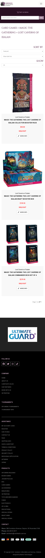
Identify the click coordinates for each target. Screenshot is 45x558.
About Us (5, 381)
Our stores (6, 432)
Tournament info (8, 409)
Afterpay (5, 459)
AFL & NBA (5, 506)
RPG (3, 482)
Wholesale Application (10, 456)
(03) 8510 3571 (12, 531)
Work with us (6, 390)
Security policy (7, 453)
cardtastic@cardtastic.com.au (16, 533)
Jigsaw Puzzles (7, 479)
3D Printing (6, 393)
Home (3, 378)
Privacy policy (7, 450)
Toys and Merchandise (10, 497)
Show (39, 61)
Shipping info (6, 441)
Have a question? (8, 444)
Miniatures (5, 491)
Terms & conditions (9, 447)
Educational (6, 509)
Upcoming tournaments (10, 406)
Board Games (6, 476)
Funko (4, 500)
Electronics (6, 503)
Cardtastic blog (8, 384)
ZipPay (4, 462)
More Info (23, 136)
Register (5, 429)
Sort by (38, 47)
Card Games (9, 27)
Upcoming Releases (8, 472)
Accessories (6, 488)
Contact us (6, 435)
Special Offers (7, 512)
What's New (6, 515)
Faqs (3, 438)
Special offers (7, 518)
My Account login (8, 426)
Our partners (6, 387)
